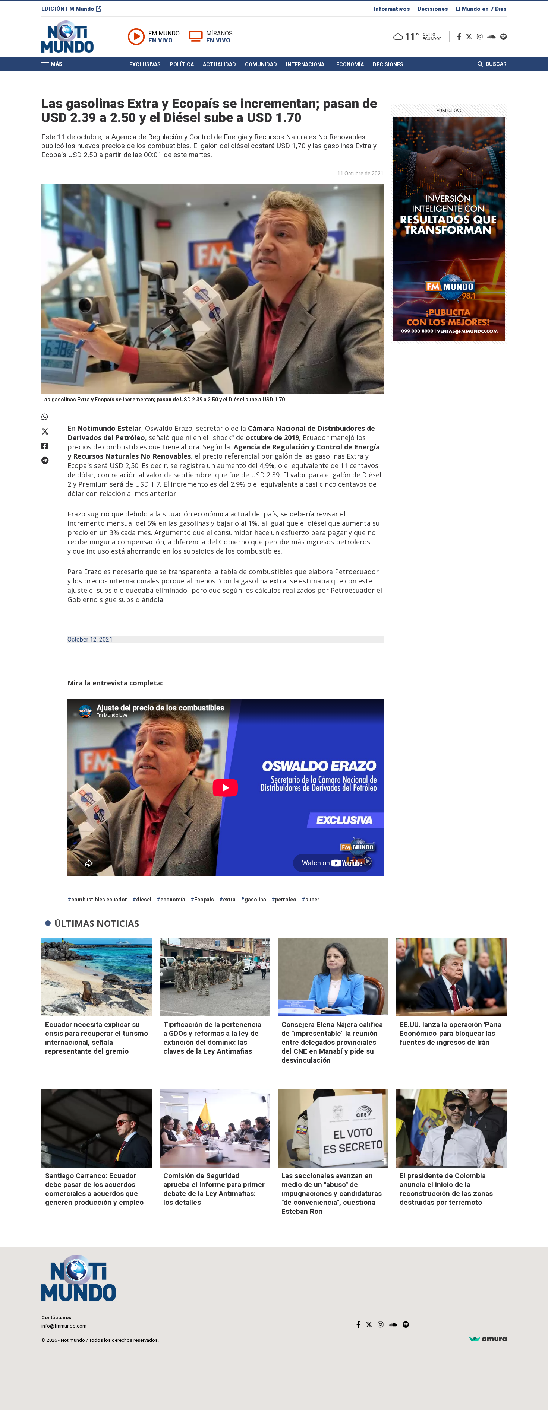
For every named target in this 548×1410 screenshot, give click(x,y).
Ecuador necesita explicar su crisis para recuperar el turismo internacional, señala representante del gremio (96, 1038)
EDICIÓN (67, 9)
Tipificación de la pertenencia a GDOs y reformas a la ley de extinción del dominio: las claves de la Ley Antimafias (212, 1038)
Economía (350, 64)
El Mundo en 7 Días (481, 9)
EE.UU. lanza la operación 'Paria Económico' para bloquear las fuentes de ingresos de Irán (450, 1033)
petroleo (285, 900)
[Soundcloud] (493, 37)
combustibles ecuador (99, 900)
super (312, 900)
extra (229, 900)
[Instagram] (481, 37)
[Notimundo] (75, 36)
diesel (143, 900)
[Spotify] (503, 37)
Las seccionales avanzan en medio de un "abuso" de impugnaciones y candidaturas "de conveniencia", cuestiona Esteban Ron (331, 1193)
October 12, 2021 (90, 639)
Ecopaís (204, 900)
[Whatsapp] (50, 417)
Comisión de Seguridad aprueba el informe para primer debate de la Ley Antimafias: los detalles (214, 1189)
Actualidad (219, 64)
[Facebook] (460, 37)
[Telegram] (50, 460)
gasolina (255, 900)
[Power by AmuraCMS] (488, 1339)
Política (182, 64)
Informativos (392, 9)
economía (172, 900)
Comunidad (261, 64)
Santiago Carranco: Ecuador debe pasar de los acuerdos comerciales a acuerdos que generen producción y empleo (94, 1189)
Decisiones (433, 9)
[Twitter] (470, 37)
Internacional (306, 64)
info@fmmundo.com (63, 1326)
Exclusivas (145, 64)
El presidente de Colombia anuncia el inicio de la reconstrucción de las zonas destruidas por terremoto (446, 1189)
